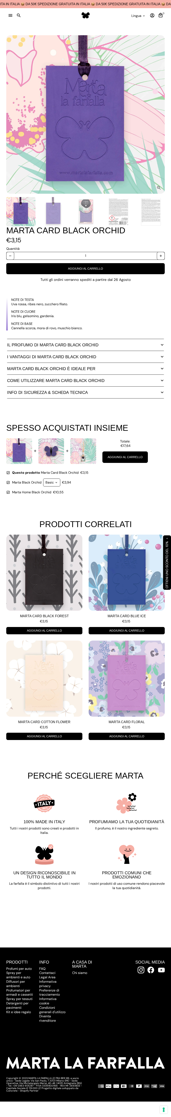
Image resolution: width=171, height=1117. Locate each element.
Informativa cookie (48, 1001)
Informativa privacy (48, 983)
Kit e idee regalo (18, 1012)
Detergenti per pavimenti (17, 1005)
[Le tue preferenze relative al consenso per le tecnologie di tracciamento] (164, 1110)
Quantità (13, 249)
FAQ (42, 968)
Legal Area (47, 977)
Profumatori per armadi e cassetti (19, 992)
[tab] (85, 345)
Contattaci (47, 973)
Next (159, 114)
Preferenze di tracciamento (49, 992)
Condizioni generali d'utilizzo (52, 1009)
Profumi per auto (19, 968)
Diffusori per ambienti (15, 983)
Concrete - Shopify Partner (22, 1090)
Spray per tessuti (19, 999)
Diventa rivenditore (47, 1018)
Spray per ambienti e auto (18, 975)
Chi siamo (79, 973)
